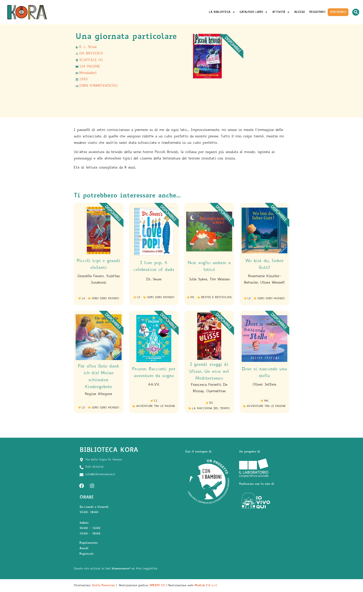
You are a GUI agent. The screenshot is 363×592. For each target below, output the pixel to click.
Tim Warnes (220, 279)
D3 (211, 403)
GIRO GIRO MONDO (105, 298)
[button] (355, 12)
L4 (83, 298)
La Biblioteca (219, 12)
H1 (100, 60)
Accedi (299, 12)
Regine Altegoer (98, 394)
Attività (278, 12)
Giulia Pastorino (103, 585)
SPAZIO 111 (157, 585)
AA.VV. (154, 384)
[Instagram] (92, 486)
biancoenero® (121, 568)
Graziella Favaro (90, 276)
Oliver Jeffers (264, 384)
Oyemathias (216, 391)
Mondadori (88, 73)
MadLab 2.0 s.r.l (206, 585)
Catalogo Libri (251, 12)
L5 (138, 297)
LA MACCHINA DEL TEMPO (211, 408)
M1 (192, 297)
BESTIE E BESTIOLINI (216, 297)
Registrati (317, 12)
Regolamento (88, 543)
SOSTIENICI (338, 12)
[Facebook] (81, 486)
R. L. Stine (88, 47)
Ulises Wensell (272, 282)
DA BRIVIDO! (91, 53)
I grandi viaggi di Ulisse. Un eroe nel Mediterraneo (209, 371)
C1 (155, 401)
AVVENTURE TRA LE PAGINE (155, 406)
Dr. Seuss (153, 279)
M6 (266, 401)
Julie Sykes (198, 279)
